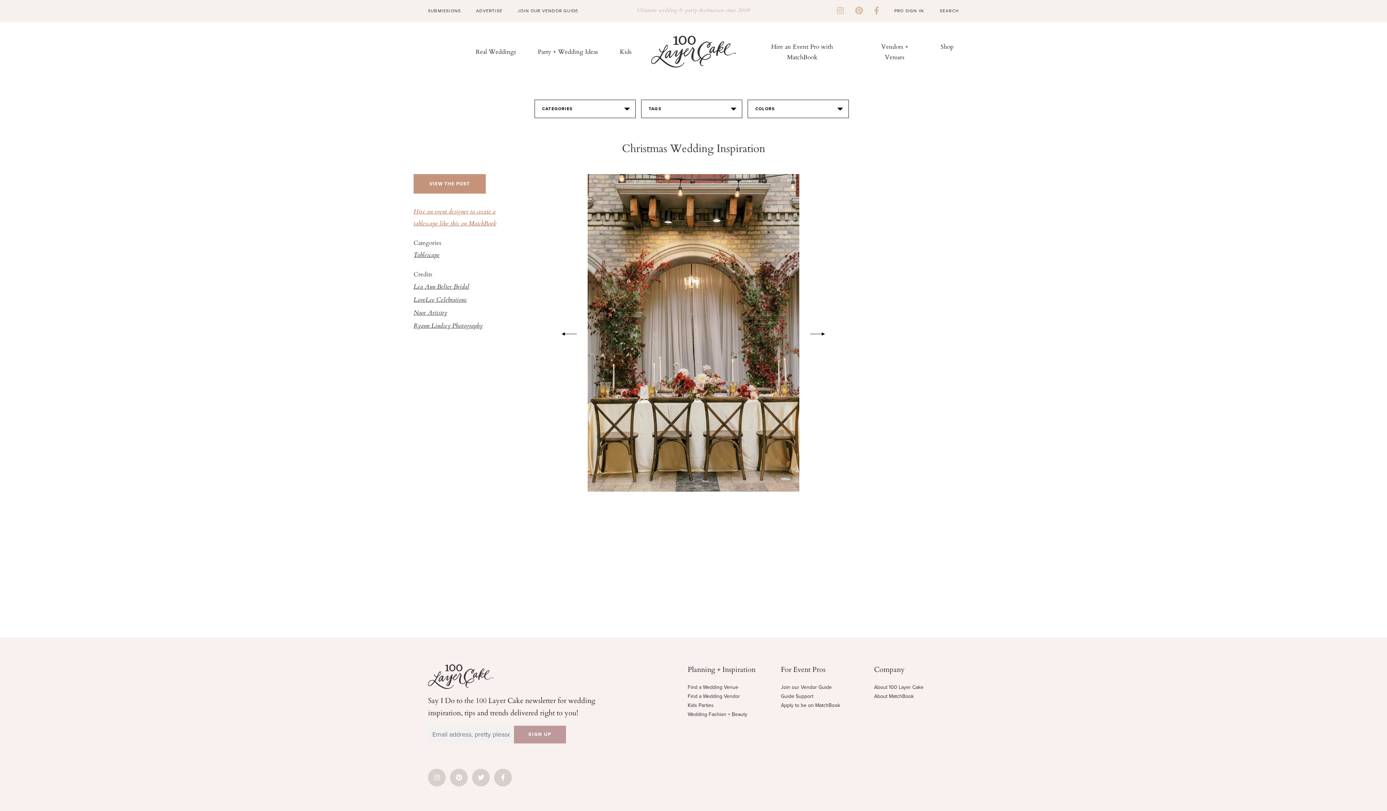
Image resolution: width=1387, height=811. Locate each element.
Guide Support (797, 696)
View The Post (449, 184)
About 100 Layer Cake (899, 687)
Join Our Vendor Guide (548, 10)
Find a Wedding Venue (713, 687)
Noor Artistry (430, 313)
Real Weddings (496, 51)
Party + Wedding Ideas (568, 51)
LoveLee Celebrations (440, 300)
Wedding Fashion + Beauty (717, 714)
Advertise (489, 10)
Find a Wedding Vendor (714, 696)
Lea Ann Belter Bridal (441, 287)
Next (821, 333)
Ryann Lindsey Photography (448, 326)
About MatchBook (894, 696)
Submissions (444, 10)
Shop (947, 46)
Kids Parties (701, 705)
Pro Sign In (909, 10)
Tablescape (427, 255)
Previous (565, 333)
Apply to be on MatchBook (810, 705)
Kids (626, 51)
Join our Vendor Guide (806, 687)
